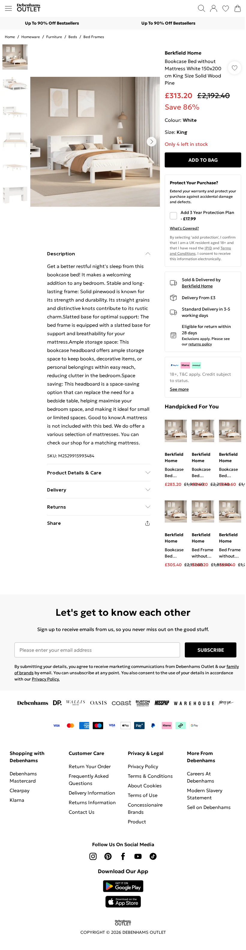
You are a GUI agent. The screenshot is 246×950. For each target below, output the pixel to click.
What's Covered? (184, 228)
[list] (95, 141)
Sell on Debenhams (209, 807)
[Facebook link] (123, 856)
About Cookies (145, 786)
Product (137, 822)
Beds (72, 37)
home (10, 37)
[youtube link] (138, 856)
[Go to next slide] (151, 141)
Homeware (30, 37)
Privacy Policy (143, 766)
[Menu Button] (8, 8)
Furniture (54, 37)
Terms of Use (143, 795)
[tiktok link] (153, 856)
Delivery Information (92, 793)
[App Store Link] (123, 894)
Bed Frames (93, 37)
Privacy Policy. (46, 679)
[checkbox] (203, 215)
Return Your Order (90, 766)
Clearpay (19, 790)
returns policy (200, 344)
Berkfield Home (183, 53)
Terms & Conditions (150, 776)
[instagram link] (93, 856)
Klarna (17, 800)
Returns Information (92, 802)
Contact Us (81, 812)
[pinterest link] (108, 856)
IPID (208, 248)
